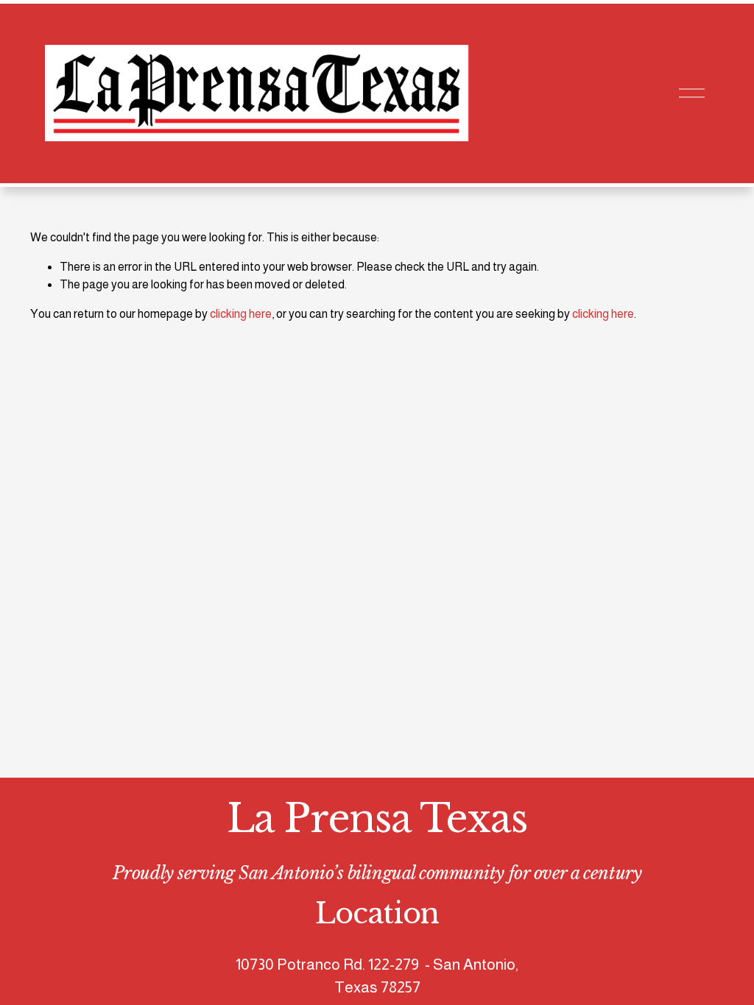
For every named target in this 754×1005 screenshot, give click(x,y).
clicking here (241, 314)
